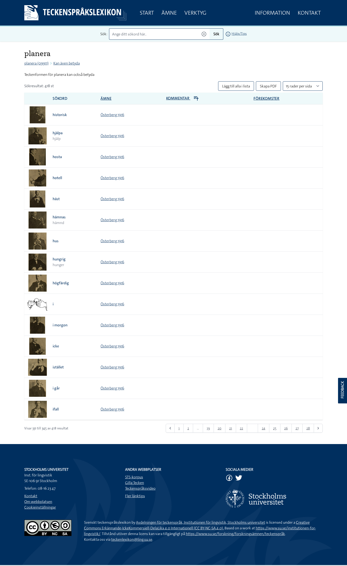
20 (219, 428)
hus (56, 240)
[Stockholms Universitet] (274, 498)
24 (263, 428)
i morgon (60, 325)
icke (56, 346)
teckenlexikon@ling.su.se (131, 539)
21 (230, 428)
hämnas (59, 217)
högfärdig (61, 283)
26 (286, 428)
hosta (57, 156)
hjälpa (58, 132)
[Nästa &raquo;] (318, 428)
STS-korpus (134, 477)
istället (58, 367)
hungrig (59, 259)
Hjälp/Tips (239, 33)
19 (208, 428)
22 (241, 428)
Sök (216, 33)
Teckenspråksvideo (140, 488)
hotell (57, 177)
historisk (60, 114)
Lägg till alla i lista (236, 86)
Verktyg (195, 13)
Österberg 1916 (112, 114)
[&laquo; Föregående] (170, 428)
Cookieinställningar (40, 507)
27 (297, 428)
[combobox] (159, 34)
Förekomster (266, 98)
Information (272, 13)
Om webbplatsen (38, 501)
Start (147, 13)
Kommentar (178, 98)
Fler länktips (135, 495)
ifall (56, 409)
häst (56, 198)
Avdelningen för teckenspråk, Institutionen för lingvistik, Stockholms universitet (200, 522)
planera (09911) (36, 63)
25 (274, 428)
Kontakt (309, 13)
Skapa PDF (268, 86)
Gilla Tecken (134, 482)
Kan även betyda (66, 63)
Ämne (169, 13)
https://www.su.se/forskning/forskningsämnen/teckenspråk (235, 533)
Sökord (60, 98)
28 (308, 428)
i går (56, 388)
